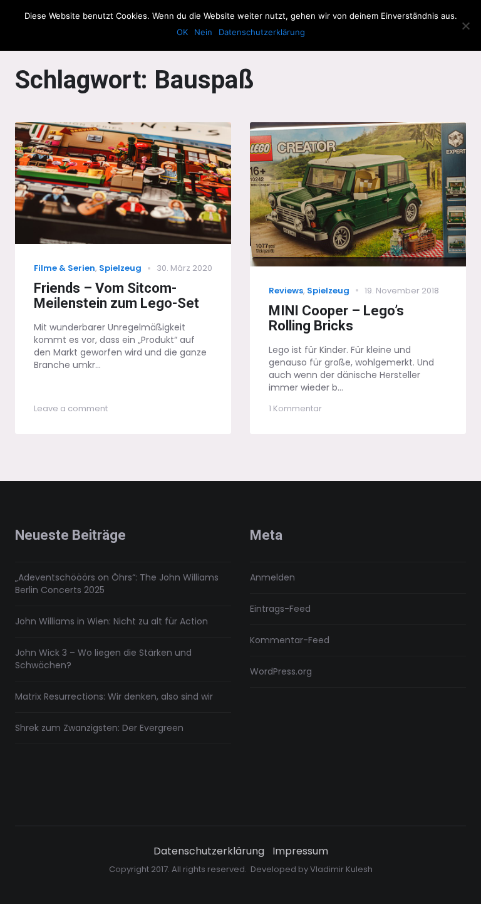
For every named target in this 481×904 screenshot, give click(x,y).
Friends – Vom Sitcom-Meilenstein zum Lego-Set (116, 296)
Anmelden (272, 577)
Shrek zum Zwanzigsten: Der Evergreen (99, 728)
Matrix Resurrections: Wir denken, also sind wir (114, 696)
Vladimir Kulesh (341, 869)
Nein (203, 32)
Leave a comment (71, 408)
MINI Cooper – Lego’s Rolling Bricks (336, 318)
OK (182, 32)
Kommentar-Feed (289, 640)
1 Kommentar (295, 408)
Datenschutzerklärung (208, 851)
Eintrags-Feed (280, 608)
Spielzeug (120, 268)
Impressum (300, 851)
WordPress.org (281, 671)
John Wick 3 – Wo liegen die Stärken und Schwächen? (103, 658)
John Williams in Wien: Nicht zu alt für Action (111, 621)
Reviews (286, 291)
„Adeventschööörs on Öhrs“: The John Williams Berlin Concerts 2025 (117, 583)
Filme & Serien (64, 268)
